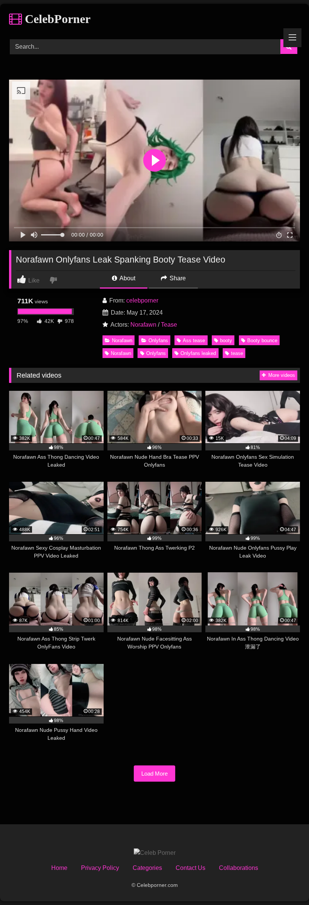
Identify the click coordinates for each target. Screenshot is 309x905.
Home (59, 868)
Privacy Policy (100, 868)
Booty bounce (262, 340)
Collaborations (238, 868)
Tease (169, 324)
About (126, 278)
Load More (154, 773)
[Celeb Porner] (155, 852)
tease (237, 353)
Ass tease (194, 340)
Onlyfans (158, 340)
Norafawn (143, 324)
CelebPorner (56, 19)
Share (177, 278)
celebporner (142, 300)
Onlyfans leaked (198, 353)
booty (226, 340)
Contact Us (190, 868)
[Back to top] (285, 882)
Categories (147, 868)
